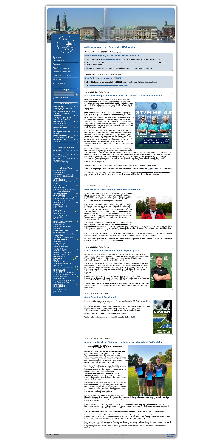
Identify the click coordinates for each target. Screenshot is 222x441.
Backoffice (108, 435)
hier (134, 317)
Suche (100, 435)
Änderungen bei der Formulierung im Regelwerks (108, 85)
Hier (149, 169)
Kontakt (116, 435)
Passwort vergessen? (60, 97)
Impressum (124, 435)
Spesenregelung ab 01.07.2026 (114, 59)
